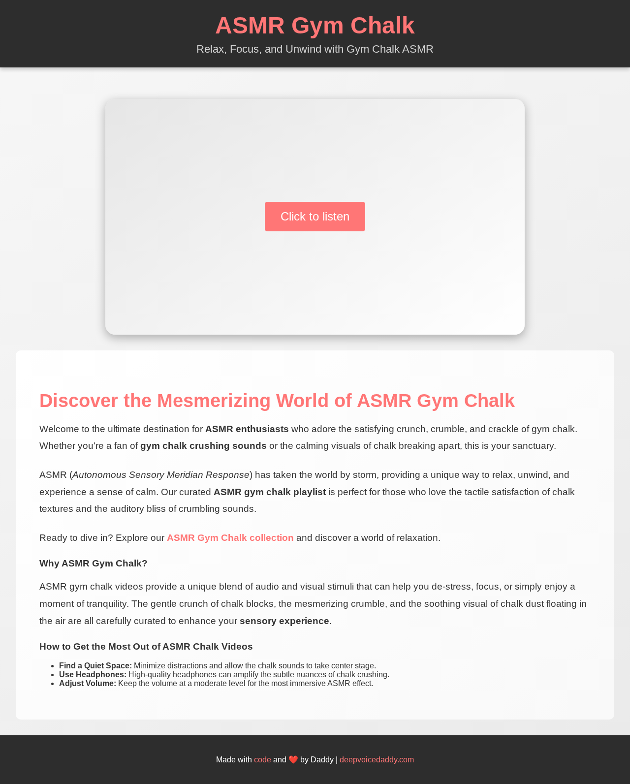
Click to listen (315, 216)
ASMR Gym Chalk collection (230, 538)
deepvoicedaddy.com (377, 759)
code (262, 759)
